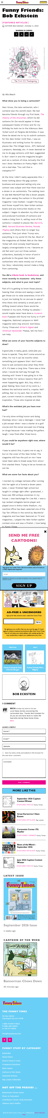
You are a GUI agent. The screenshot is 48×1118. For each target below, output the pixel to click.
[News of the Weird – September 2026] (8, 848)
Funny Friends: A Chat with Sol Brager (13, 669)
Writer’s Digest (26, 327)
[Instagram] (10, 1040)
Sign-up (38, 622)
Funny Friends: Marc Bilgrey (35, 669)
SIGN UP (24, 585)
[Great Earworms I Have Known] (8, 817)
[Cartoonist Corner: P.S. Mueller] (8, 832)
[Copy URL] (31, 34)
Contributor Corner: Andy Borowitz (17, 1100)
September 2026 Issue (20, 925)
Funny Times (38, 805)
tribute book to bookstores (25, 275)
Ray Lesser (40, 820)
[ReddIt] (26, 34)
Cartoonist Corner (26, 835)
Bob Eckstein (18, 26)
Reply (12, 721)
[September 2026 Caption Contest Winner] (8, 802)
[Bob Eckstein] (3, 26)
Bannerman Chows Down (23, 981)
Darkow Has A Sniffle (11, 1103)
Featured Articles (15, 23)
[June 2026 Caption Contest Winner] (8, 863)
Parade (36, 226)
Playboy (6, 230)
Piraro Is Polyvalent (10, 1096)
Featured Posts (25, 804)
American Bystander (12, 331)
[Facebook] (16, 34)
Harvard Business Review (20, 226)
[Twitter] (21, 34)
